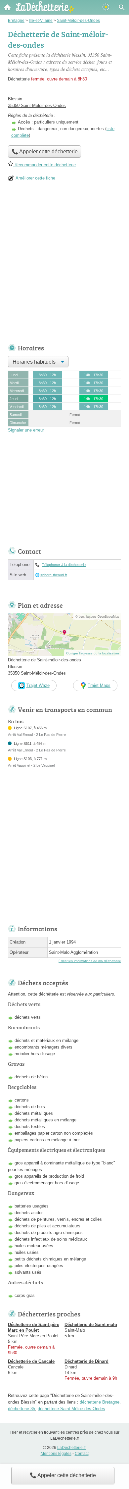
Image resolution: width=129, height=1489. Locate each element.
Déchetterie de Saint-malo (90, 1324)
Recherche (121, 7)
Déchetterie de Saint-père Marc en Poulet (33, 1327)
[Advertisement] (64, 265)
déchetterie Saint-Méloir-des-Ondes (71, 1408)
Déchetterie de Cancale (31, 1361)
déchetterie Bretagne (99, 1402)
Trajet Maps (99, 685)
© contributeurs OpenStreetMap (97, 616)
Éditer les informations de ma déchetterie (90, 961)
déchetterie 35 (21, 1408)
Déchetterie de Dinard (86, 1361)
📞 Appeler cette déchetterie (63, 1475)
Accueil (7, 7)
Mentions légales (56, 1453)
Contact (82, 1453)
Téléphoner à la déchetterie (64, 565)
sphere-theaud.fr (53, 575)
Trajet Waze (38, 685)
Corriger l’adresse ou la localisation (92, 653)
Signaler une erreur (26, 430)
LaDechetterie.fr (71, 1447)
